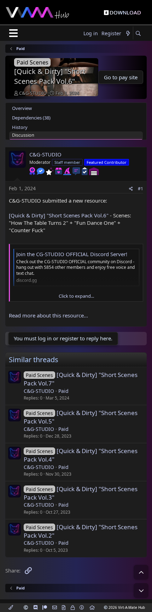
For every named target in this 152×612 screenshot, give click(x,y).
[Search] (138, 33)
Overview (22, 108)
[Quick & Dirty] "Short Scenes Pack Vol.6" (59, 215)
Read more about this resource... (48, 315)
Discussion (23, 135)
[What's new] (128, 33)
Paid (63, 391)
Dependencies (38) (31, 118)
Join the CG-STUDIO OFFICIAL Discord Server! (71, 254)
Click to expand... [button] (76, 296)
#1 (140, 189)
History (20, 127)
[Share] (131, 189)
